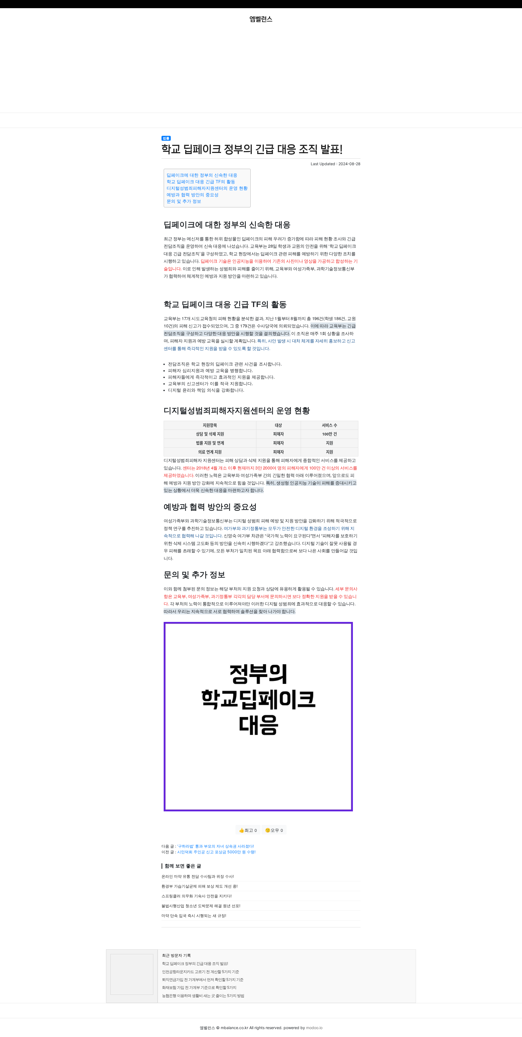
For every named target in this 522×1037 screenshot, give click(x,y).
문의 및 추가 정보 (184, 201)
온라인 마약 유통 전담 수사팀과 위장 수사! (197, 876)
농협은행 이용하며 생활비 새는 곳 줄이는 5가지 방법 (203, 995)
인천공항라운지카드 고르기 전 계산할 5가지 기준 (200, 971)
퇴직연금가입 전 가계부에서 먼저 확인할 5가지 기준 (202, 979)
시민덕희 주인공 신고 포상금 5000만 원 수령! (216, 851)
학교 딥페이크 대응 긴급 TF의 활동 (201, 181)
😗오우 (274, 830)
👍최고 (248, 830)
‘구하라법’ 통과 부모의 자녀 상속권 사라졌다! (215, 846)
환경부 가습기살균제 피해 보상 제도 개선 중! (199, 886)
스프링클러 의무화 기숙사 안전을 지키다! (196, 896)
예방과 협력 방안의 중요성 (193, 194)
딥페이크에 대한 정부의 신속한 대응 (202, 175)
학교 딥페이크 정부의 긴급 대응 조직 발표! (195, 963)
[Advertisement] (261, 72)
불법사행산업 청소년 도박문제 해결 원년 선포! (200, 905)
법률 (166, 138)
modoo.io (314, 1027)
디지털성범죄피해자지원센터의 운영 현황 (207, 188)
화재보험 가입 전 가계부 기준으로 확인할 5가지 (199, 987)
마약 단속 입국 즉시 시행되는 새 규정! (193, 915)
